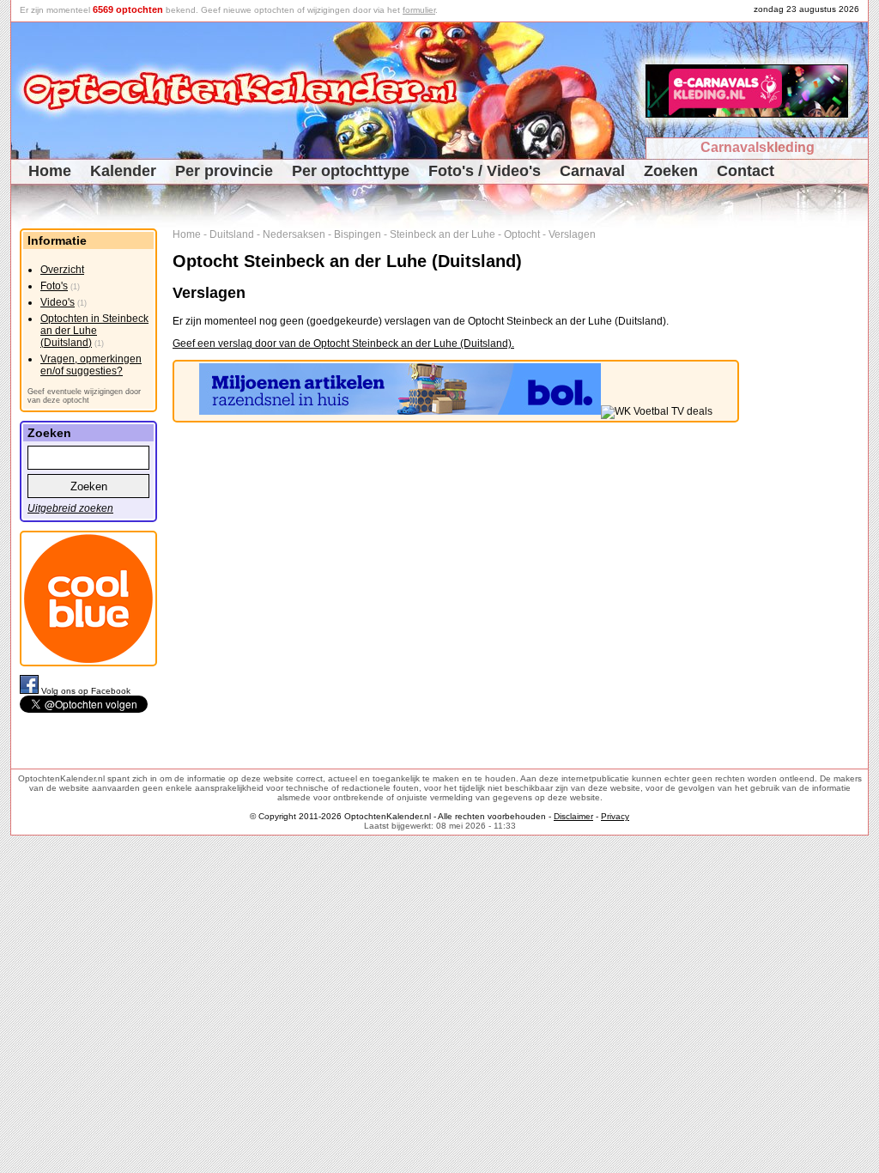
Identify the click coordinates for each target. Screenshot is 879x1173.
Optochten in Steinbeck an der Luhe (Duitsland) (94, 331)
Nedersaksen (294, 234)
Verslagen (572, 234)
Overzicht (62, 270)
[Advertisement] (810, 486)
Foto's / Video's (484, 170)
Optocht (522, 234)
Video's (57, 302)
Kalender (123, 170)
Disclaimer (573, 816)
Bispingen (357, 234)
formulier (419, 10)
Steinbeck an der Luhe (442, 234)
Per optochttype (350, 170)
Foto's (54, 286)
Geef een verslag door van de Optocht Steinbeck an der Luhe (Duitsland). (343, 343)
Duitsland (231, 234)
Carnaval (592, 170)
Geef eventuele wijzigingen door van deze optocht (84, 395)
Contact (745, 170)
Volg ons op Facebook (85, 691)
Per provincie (224, 170)
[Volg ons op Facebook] (30, 691)
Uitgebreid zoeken (70, 508)
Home (49, 170)
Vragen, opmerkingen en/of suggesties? (91, 365)
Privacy (615, 816)
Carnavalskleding (757, 147)
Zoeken (671, 170)
